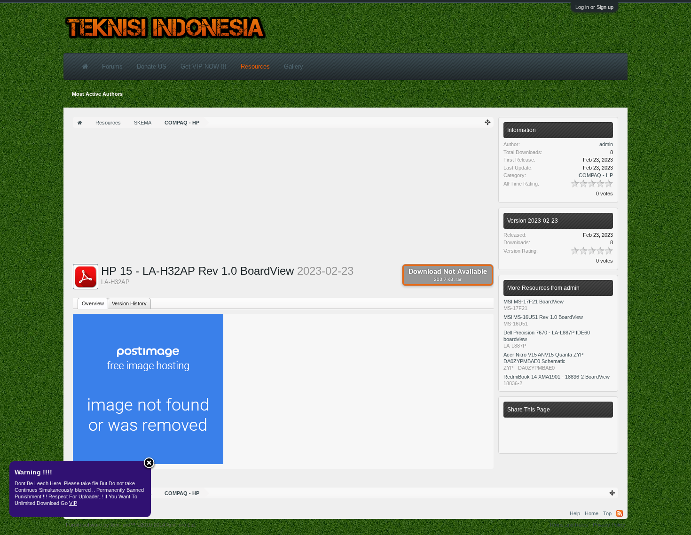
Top (607, 513)
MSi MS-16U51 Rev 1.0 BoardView (543, 317)
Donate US (151, 66)
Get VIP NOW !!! (204, 66)
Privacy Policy (609, 524)
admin (606, 144)
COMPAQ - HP (596, 175)
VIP (73, 503)
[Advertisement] (283, 198)
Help (575, 513)
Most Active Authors (97, 94)
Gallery (293, 66)
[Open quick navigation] (488, 122)
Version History (129, 303)
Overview (93, 303)
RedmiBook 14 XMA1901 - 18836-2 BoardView (556, 377)
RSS (619, 513)
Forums (112, 66)
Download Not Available (447, 275)
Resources (255, 66)
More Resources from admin (543, 288)
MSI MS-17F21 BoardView (533, 301)
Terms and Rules (568, 524)
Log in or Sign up (594, 7)
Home (591, 513)
